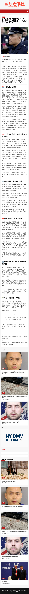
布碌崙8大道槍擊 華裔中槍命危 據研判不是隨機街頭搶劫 (14, 531)
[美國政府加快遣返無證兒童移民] (14, 470)
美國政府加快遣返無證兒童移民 (9, 481)
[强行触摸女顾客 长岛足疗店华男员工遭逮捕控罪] (14, 361)
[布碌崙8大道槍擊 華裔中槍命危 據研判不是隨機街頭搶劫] (14, 386)
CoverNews (11, 591)
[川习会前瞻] (14, 571)
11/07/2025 (8, 25)
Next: (14, 342)
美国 (3, 477)
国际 (3, 578)
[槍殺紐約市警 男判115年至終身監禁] (14, 411)
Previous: (14, 336)
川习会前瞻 (4, 581)
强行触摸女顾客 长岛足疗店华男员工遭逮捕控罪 (13, 372)
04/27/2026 (8, 583)
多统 (4, 25)
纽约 (3, 17)
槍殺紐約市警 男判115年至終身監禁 (10, 422)
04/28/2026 (8, 373)
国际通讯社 (14, 4)
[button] (2, 11)
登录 (2, 427)
